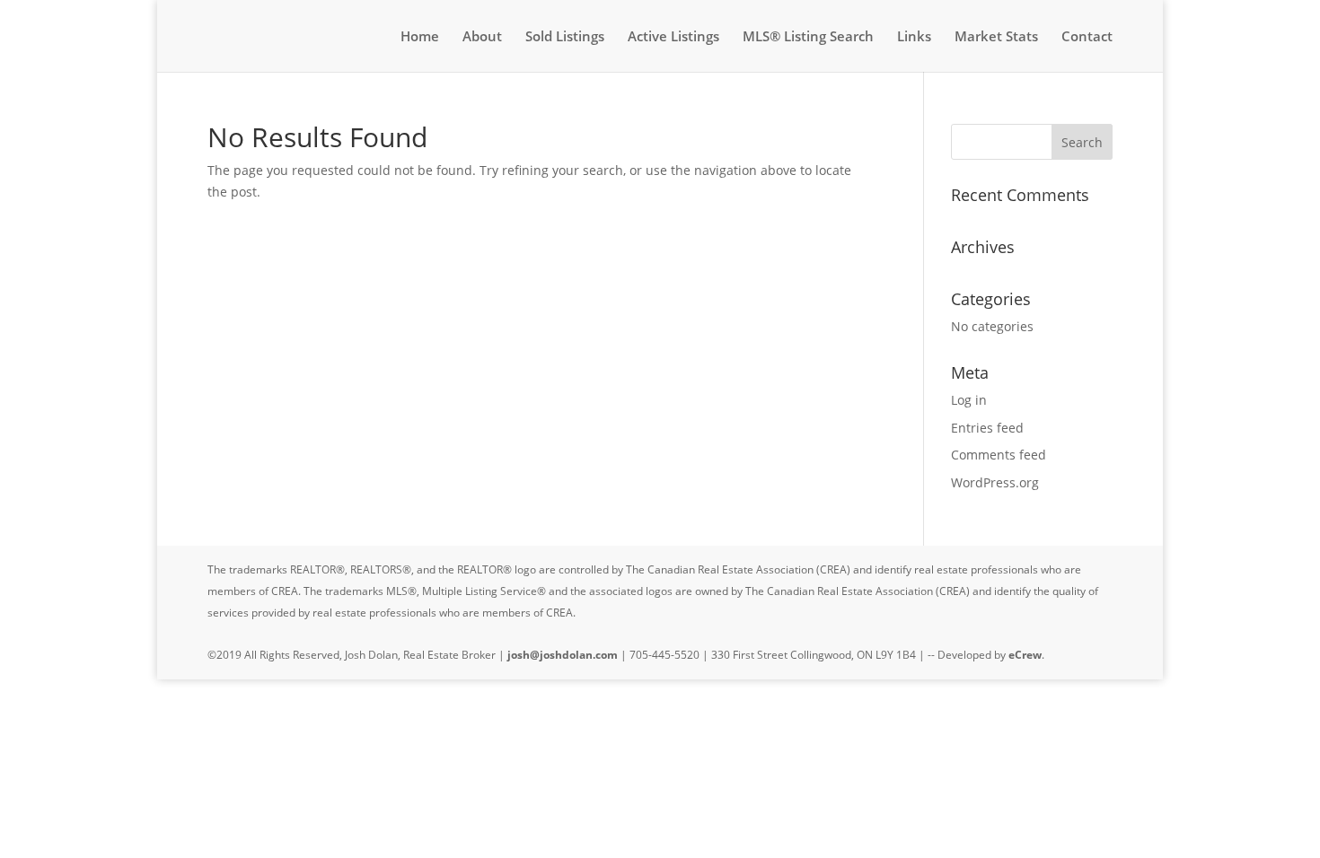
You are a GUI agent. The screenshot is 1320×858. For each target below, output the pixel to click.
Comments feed (998, 454)
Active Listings (673, 37)
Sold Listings (564, 37)
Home (419, 37)
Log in (969, 399)
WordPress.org (995, 482)
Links (914, 37)
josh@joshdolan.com (562, 654)
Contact (1087, 37)
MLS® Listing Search (808, 37)
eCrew (1025, 654)
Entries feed (987, 427)
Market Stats (996, 37)
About (482, 37)
